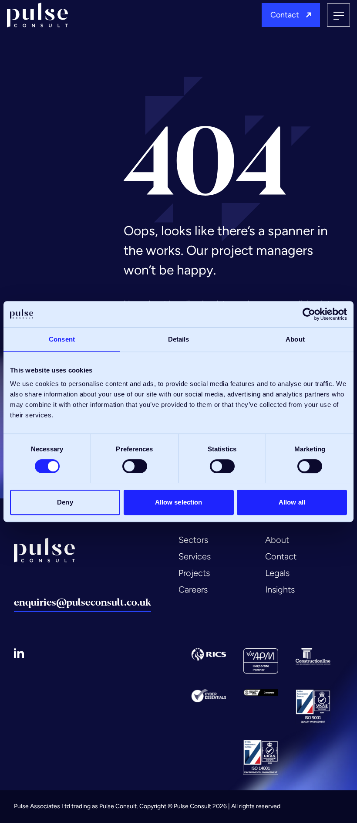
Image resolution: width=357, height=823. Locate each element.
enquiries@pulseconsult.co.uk (82, 602)
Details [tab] (178, 339)
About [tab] (295, 339)
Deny (65, 502)
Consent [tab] (62, 339)
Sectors (193, 540)
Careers (193, 589)
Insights (280, 589)
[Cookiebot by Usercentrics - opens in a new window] (309, 314)
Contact (284, 15)
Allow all (292, 502)
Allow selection (178, 502)
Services (194, 556)
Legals (277, 573)
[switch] (134, 466)
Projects (194, 573)
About (277, 540)
